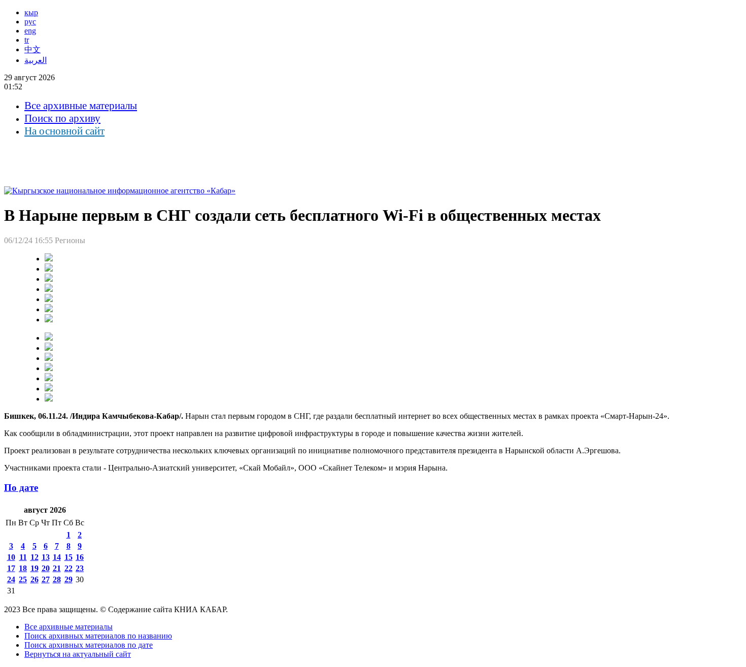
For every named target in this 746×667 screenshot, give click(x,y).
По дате (21, 487)
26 (34, 579)
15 (68, 557)
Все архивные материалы (80, 105)
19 (34, 568)
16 (80, 557)
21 (57, 568)
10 (11, 557)
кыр (31, 12)
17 (11, 568)
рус (30, 21)
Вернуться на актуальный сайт (77, 654)
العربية (35, 60)
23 (80, 568)
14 (57, 557)
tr (26, 40)
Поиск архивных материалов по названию (98, 635)
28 (57, 579)
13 (46, 557)
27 (46, 579)
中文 (32, 49)
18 (23, 568)
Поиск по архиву (62, 118)
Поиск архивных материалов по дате (88, 645)
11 (23, 557)
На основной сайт (64, 131)
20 (46, 568)
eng (30, 30)
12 (34, 557)
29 (68, 579)
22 (68, 568)
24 (11, 579)
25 (23, 579)
